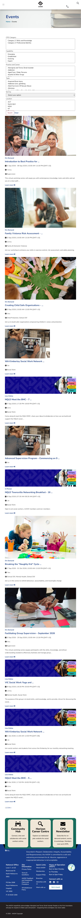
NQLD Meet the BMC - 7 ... (18, 399)
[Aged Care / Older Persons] (40, 72)
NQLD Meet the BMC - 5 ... (18, 778)
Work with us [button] (40, 887)
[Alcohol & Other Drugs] (40, 75)
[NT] (40, 109)
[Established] (40, 56)
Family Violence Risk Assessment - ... (24, 233)
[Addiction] (40, 70)
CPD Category (11, 37)
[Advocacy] (40, 88)
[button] (78, 3)
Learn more (9, 185)
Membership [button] (40, 871)
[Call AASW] (67, 6)
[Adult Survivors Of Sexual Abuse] (40, 86)
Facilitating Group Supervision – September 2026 (30, 633)
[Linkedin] (50, 882)
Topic (8, 78)
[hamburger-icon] (3, 4)
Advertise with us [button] (41, 883)
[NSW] (40, 106)
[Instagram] (57, 882)
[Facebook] (54, 882)
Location (9, 99)
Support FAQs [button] (41, 875)
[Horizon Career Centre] (40, 833)
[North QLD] (40, 104)
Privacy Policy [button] (26, 869)
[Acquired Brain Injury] (40, 81)
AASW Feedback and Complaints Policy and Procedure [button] (27, 881)
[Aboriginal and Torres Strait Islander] (40, 68)
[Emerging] (40, 54)
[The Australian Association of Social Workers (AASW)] (40, 4)
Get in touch (55, 887)
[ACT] (40, 102)
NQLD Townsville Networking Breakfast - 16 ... (28, 492)
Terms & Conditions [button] (25, 874)
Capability (9, 51)
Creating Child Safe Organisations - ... (24, 305)
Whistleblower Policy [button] (27, 889)
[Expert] (40, 61)
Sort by (8, 92)
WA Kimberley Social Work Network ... (24, 361)
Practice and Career (13, 64)
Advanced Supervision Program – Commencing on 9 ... (32, 458)
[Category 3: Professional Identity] (40, 43)
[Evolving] (40, 59)
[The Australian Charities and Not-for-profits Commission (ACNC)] (71, 867)
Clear (16, 113)
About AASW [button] (40, 868)
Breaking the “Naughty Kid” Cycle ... (23, 564)
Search (10, 113)
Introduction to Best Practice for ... (22, 161)
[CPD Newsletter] (63, 833)
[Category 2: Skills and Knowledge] (40, 41)
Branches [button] (39, 878)
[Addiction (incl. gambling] (40, 84)
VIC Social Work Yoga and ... (19, 682)
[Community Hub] (18, 833)
